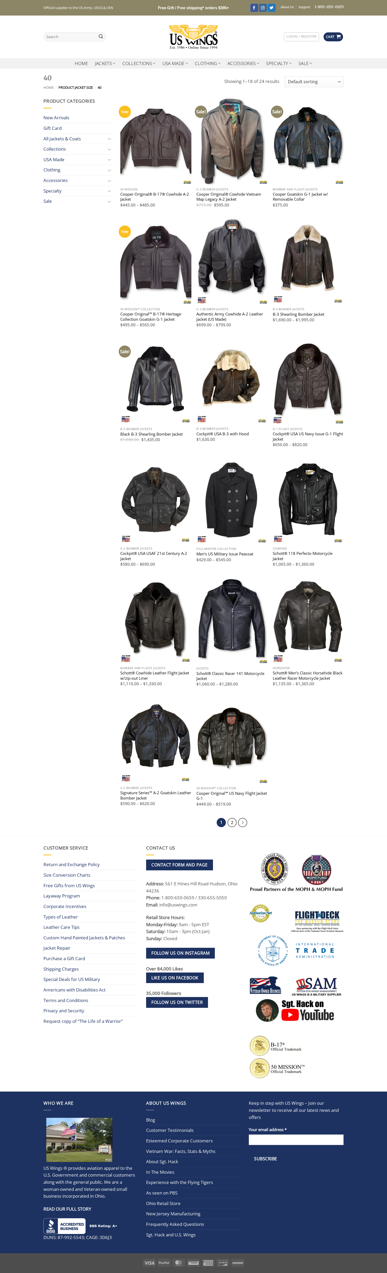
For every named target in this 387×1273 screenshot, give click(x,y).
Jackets (103, 63)
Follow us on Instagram (180, 953)
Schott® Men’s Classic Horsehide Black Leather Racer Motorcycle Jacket (308, 675)
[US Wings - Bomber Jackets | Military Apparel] (193, 37)
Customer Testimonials (170, 1130)
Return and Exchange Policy (71, 864)
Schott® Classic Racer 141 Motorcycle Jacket (230, 676)
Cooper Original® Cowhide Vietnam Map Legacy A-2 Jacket (228, 197)
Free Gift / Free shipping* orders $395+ (193, 8)
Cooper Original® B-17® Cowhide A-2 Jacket (154, 197)
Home (81, 63)
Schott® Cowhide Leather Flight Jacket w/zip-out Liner (154, 675)
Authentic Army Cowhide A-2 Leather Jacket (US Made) (229, 317)
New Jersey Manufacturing (173, 1214)
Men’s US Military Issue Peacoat (224, 553)
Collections (137, 63)
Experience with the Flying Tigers (179, 1182)
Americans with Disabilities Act (74, 990)
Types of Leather (60, 917)
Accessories (241, 63)
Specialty (277, 63)
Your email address (268, 1129)
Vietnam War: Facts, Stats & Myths (180, 1151)
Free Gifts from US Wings (69, 885)
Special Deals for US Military (71, 979)
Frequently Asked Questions (175, 1224)
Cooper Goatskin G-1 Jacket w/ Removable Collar (300, 197)
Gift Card (52, 128)
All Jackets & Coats (62, 139)
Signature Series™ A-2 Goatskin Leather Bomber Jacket (155, 795)
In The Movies (160, 1172)
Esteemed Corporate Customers (179, 1141)
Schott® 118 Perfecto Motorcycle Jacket (303, 556)
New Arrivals (56, 118)
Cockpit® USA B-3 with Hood (222, 433)
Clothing (206, 63)
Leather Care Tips (61, 927)
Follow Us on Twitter (177, 1002)
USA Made (173, 63)
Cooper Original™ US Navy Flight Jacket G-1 (231, 796)
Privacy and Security (63, 1011)
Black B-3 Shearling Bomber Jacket (151, 434)
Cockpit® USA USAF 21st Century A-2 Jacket (153, 556)
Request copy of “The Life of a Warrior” (83, 1021)
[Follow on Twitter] (272, 8)
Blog (150, 1120)
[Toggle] (109, 138)
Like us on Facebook (174, 978)
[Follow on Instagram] (263, 8)
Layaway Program (61, 896)
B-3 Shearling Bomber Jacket (298, 314)
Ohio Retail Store (163, 1203)
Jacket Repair (56, 948)
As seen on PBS (161, 1193)
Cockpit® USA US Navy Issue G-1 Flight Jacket (308, 436)
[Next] (242, 822)
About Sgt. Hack (162, 1161)
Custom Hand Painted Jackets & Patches (84, 938)
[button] (301, 36)
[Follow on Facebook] (254, 8)
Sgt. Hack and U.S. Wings (171, 1235)
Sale (304, 63)
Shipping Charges (61, 969)
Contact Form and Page (179, 865)
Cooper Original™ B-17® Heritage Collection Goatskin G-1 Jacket (150, 317)
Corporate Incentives (64, 906)
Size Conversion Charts (66, 875)
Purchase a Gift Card (64, 958)
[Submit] (101, 37)
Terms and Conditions (65, 1000)
